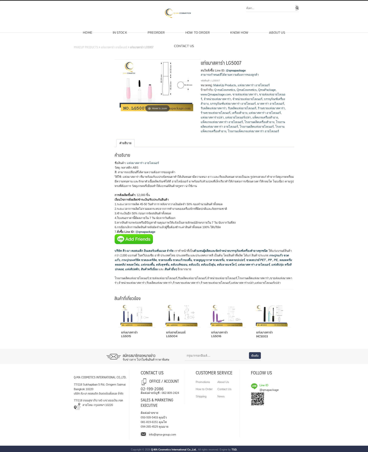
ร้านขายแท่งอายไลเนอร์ (215, 112)
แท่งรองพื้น (147, 264)
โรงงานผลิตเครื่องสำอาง (259, 122)
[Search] (297, 8)
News (221, 396)
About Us (277, 32)
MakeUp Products (86, 47)
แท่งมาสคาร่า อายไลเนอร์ (114, 47)
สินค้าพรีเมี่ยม (149, 269)
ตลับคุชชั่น (162, 264)
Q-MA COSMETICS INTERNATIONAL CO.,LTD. (100, 377)
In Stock (120, 32)
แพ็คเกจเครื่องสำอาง (265, 117)
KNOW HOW (239, 32)
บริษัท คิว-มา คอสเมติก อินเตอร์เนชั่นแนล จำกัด (144, 250)
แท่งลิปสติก (131, 269)
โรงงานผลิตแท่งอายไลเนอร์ (257, 126)
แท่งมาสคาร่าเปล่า (212, 117)
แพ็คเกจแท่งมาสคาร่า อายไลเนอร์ (222, 122)
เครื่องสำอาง (239, 112)
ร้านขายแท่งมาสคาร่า (271, 108)
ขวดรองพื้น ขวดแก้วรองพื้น (174, 260)
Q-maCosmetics (224, 89)
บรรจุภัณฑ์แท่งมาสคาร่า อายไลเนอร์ (233, 103)
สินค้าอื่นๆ (170, 269)
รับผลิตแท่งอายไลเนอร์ (242, 108)
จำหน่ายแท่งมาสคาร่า (217, 99)
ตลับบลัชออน (178, 264)
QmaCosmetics (247, 89)
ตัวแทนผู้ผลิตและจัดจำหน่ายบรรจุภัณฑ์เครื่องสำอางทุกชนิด (231, 250)
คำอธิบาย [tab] (125, 143)
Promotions (203, 382)
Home (87, 32)
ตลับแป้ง (193, 264)
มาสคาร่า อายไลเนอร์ (270, 103)
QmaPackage (267, 89)
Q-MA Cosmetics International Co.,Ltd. (174, 449)
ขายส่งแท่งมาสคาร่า (245, 94)
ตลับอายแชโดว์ (226, 264)
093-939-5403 (149, 417)
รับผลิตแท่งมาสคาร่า (213, 108)
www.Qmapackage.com (216, 94)
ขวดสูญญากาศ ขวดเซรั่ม (208, 260)
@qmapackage (236, 70)
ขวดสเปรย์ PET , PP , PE (261, 260)
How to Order (197, 32)
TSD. (234, 449)
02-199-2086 (152, 388)
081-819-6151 (149, 422)
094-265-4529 (149, 426)
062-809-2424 (170, 393)
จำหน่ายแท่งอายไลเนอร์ (247, 99)
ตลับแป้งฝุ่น (207, 264)
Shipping (201, 396)
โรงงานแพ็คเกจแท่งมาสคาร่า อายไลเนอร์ (253, 131)
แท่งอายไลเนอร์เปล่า (238, 117)
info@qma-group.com (162, 434)
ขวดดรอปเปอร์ (235, 260)
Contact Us (184, 45)
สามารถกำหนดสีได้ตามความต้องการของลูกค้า (230, 74)
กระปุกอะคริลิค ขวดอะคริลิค (139, 260)
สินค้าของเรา (84, 41)
